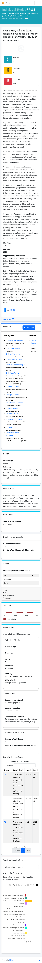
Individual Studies (16, 18)
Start (27, 770)
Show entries (20, 761)
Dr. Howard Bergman (14, 348)
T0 (5, 774)
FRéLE (12, 310)
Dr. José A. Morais (12, 413)
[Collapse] (38, 327)
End (34, 770)
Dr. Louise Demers (13, 386)
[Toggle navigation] (37, 3)
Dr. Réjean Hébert (12, 394)
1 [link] (23, 850)
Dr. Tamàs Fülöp (12, 427)
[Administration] (39, 959)
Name (6, 770)
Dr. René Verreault (12, 354)
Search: (10, 765)
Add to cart (7, 319)
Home (4, 18)
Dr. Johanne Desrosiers (15, 403)
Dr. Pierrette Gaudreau (14, 340)
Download (30, 327)
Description (17, 770)
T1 (5, 798)
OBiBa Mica (12, 960)
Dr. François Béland (13, 408)
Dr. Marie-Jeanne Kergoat (15, 365)
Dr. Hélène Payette (12, 373)
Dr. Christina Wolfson (14, 359)
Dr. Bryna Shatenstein (14, 419)
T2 (5, 822)
